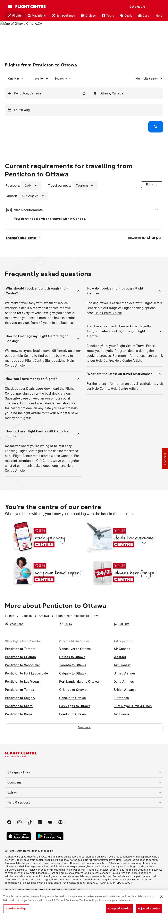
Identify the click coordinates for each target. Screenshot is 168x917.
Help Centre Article (108, 313)
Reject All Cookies (149, 908)
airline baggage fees (46, 879)
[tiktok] (29, 822)
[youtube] (50, 822)
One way (13, 78)
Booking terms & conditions (44, 889)
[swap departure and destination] (84, 93)
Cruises (91, 15)
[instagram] (19, 822)
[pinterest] (60, 822)
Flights (17, 15)
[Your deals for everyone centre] (123, 537)
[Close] (161, 896)
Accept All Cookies (119, 908)
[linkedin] (40, 822)
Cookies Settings (16, 908)
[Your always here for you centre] (123, 572)
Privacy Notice (14, 889)
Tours (110, 15)
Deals (128, 15)
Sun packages (65, 15)
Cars (146, 15)
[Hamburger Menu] (10, 6)
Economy (61, 78)
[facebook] (9, 822)
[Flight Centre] (31, 6)
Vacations (39, 15)
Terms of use (73, 889)
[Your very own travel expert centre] (44, 572)
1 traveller (37, 78)
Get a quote (137, 6)
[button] (84, 727)
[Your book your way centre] (44, 537)
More (159, 15)
